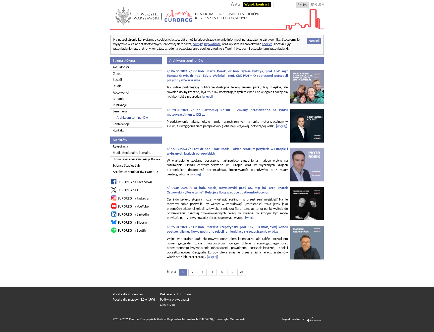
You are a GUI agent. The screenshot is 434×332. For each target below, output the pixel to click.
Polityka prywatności (174, 300)
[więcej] (207, 97)
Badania (118, 99)
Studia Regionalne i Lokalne (132, 153)
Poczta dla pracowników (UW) (134, 300)
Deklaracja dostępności (176, 294)
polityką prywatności (206, 44)
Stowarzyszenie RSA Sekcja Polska (136, 159)
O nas (117, 74)
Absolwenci (121, 93)
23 (241, 272)
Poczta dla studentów (128, 294)
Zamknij (313, 41)
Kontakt (118, 130)
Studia (117, 86)
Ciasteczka (167, 305)
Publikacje (120, 105)
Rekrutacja (120, 147)
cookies (267, 44)
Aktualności (121, 67)
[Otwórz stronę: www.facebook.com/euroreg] (114, 183)
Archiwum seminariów (132, 118)
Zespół (117, 80)
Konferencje (121, 124)
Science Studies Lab (126, 166)
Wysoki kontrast (256, 5)
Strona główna (124, 61)
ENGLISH (317, 5)
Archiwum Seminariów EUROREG (136, 172)
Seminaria (120, 111)
